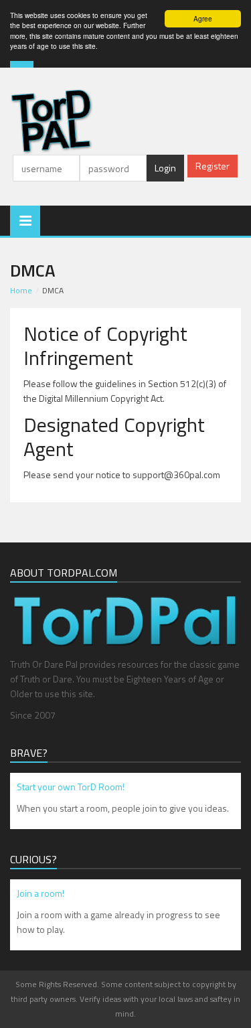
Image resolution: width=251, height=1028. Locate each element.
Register (212, 166)
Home (21, 290)
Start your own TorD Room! (70, 787)
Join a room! (40, 893)
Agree (202, 18)
